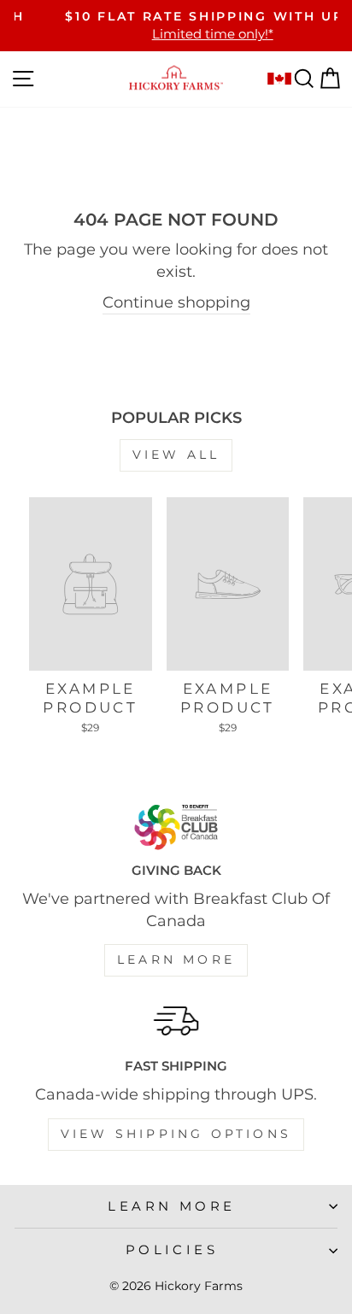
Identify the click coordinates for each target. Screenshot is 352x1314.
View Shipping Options (176, 1133)
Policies (172, 1250)
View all (176, 454)
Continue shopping (176, 302)
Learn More (176, 959)
